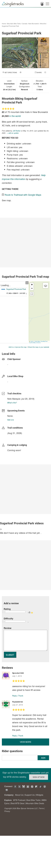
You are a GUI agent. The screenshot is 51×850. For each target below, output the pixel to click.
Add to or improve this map (17, 347)
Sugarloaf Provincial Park (10, 26)
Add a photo (27, 72)
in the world (15, 115)
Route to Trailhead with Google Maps (23, 194)
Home (4, 23)
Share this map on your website (38, 347)
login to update (13, 437)
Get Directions (10, 72)
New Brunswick (33, 23)
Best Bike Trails (33, 800)
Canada (24, 23)
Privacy (7, 811)
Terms (41, 808)
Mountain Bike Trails (14, 23)
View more (25, 741)
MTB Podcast (19, 800)
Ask (43, 757)
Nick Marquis (13, 398)
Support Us (30, 794)
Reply (14, 695)
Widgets (39, 794)
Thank (20, 695)
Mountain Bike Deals (35, 803)
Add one (10, 419)
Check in (23, 75)
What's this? (12, 402)
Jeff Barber (16, 131)
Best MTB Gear (17, 803)
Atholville (43, 23)
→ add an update (12, 133)
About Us (19, 794)
